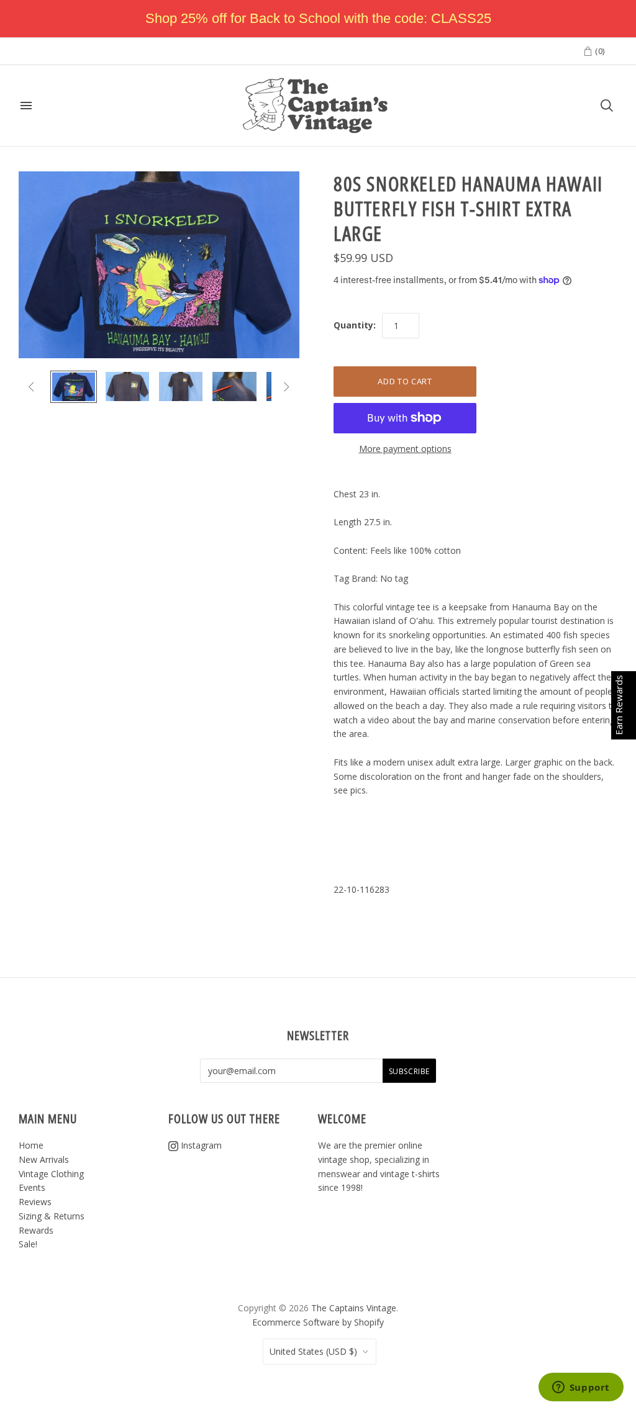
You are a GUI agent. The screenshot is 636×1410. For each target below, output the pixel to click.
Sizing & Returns (51, 1216)
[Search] (606, 105)
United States (313, 1351)
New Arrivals (44, 1159)
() (599, 50)
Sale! (28, 1244)
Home (31, 1145)
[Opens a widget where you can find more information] (581, 1388)
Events (32, 1187)
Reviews (35, 1202)
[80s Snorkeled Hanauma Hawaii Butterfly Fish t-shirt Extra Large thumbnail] (73, 387)
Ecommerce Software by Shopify (318, 1322)
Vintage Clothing (51, 1174)
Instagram (200, 1145)
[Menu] (26, 105)
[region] (318, 18)
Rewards (36, 1230)
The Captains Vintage (353, 1308)
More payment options (405, 448)
